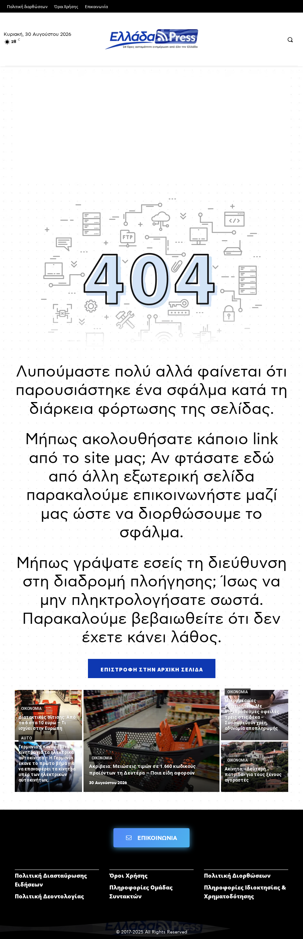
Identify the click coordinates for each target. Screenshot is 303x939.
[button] (290, 39)
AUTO (26, 738)
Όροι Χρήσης (128, 875)
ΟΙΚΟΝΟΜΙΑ (31, 709)
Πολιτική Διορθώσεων (237, 875)
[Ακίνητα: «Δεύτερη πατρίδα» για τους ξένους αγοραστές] (254, 767)
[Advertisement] (151, 129)
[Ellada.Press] (151, 39)
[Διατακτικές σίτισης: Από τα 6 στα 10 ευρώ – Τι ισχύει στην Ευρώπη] (48, 715)
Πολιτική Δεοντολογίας (49, 896)
